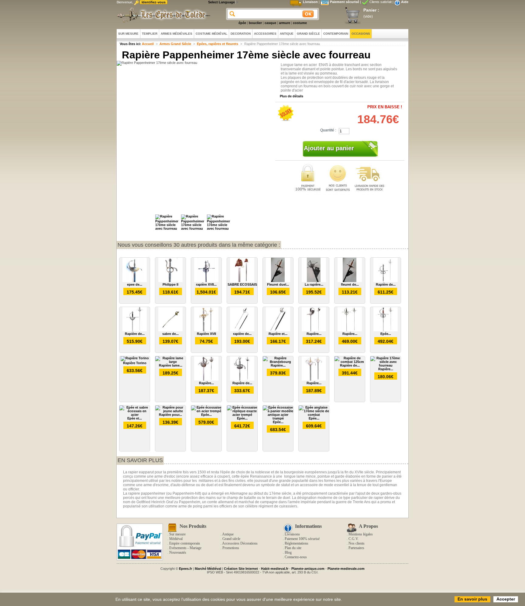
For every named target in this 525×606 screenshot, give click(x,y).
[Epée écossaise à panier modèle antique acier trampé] (278, 418)
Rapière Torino (134, 363)
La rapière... (314, 284)
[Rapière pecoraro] (314, 330)
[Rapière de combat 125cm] (350, 362)
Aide (404, 2)
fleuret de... (350, 284)
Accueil (148, 44)
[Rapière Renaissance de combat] (350, 330)
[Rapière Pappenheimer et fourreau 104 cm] (206, 379)
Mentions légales (360, 534)
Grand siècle (231, 539)
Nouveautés (177, 552)
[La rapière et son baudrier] (314, 281)
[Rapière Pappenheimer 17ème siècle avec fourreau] (167, 228)
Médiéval (176, 539)
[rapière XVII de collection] (206, 281)
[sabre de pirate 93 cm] (170, 330)
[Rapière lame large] (170, 362)
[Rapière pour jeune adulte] (170, 411)
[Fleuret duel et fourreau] (278, 281)
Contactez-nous (296, 557)
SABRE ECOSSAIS (242, 284)
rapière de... (242, 334)
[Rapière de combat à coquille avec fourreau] (134, 330)
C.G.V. (353, 539)
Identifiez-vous (154, 2)
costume (300, 23)
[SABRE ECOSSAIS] (242, 281)
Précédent (152, 225)
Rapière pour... (170, 414)
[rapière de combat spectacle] (242, 330)
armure (284, 23)
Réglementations (296, 543)
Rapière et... (278, 334)
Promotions (230, 548)
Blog (288, 552)
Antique (228, 534)
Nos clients (356, 543)
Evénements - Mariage (185, 548)
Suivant (235, 225)
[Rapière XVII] (206, 330)
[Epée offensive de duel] (385, 330)
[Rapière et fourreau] (278, 330)
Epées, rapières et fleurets (217, 44)
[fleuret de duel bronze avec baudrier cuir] (350, 281)
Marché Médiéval (208, 568)
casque (270, 23)
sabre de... (170, 334)
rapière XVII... (206, 284)
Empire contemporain (184, 543)
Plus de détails (291, 96)
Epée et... (134, 418)
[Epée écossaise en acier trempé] (206, 411)
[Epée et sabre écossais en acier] (134, 414)
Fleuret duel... (278, 284)
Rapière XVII (206, 334)
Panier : (371, 10)
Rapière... (314, 334)
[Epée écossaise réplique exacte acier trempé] (242, 414)
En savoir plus (140, 460)
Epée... (385, 334)
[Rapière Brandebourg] (278, 362)
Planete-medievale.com (346, 568)
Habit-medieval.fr (274, 568)
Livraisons (292, 534)
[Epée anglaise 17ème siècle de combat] (314, 414)
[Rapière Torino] (135, 358)
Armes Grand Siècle (175, 44)
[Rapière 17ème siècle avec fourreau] (385, 365)
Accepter (505, 599)
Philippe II (170, 284)
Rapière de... (386, 284)
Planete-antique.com (307, 568)
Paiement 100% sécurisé (302, 539)
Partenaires (356, 548)
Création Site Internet (241, 568)
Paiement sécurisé (344, 2)
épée (242, 23)
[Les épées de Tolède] (162, 15)
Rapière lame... (170, 365)
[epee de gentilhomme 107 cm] (134, 281)
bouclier (255, 23)
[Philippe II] (170, 281)
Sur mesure (177, 534)
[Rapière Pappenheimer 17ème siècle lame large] (314, 379)
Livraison (310, 2)
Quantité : (328, 130)
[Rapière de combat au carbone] (385, 281)
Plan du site (293, 548)
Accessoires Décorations (240, 543)
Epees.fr (185, 568)
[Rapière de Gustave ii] (242, 379)
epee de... (134, 284)
